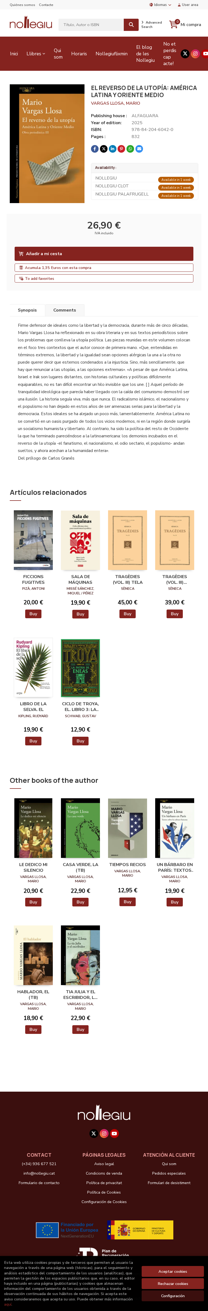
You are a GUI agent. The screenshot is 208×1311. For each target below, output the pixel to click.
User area (190, 4)
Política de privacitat (104, 1182)
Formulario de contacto (39, 1182)
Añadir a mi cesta (44, 254)
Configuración (173, 1296)
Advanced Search (151, 24)
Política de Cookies (104, 1192)
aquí (7, 1304)
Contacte (46, 4)
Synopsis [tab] (27, 310)
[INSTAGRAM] (195, 53)
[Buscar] (131, 25)
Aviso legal (104, 1163)
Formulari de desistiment (169, 1182)
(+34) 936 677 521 (39, 1163)
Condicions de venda (104, 1173)
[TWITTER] (185, 53)
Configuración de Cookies (104, 1201)
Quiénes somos (22, 4)
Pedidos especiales (169, 1173)
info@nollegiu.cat (39, 1173)
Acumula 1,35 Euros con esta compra (58, 267)
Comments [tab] (64, 310)
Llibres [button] (34, 53)
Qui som (169, 1163)
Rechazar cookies (173, 1283)
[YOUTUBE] (114, 1133)
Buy (33, 614)
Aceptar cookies (172, 1271)
